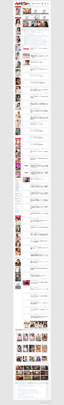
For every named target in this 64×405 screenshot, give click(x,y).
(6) (39, 60)
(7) (39, 232)
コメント (38, 60)
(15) (39, 74)
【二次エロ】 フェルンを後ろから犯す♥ (29, 33)
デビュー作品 (36, 239)
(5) (39, 177)
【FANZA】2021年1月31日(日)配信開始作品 (37, 82)
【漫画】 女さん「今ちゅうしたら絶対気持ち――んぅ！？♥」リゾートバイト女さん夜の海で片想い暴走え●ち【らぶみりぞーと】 (36, 41)
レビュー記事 (16, 185)
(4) (39, 294)
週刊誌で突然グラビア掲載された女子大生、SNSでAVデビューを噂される (25, 389)
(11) (39, 122)
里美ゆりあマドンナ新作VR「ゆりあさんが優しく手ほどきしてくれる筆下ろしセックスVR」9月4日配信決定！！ (39, 111)
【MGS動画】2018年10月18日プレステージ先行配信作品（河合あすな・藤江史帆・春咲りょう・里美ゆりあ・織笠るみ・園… (39, 173)
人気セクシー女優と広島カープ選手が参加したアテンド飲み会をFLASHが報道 (25, 397)
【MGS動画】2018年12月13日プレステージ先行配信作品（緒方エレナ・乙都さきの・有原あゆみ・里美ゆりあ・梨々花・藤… (39, 166)
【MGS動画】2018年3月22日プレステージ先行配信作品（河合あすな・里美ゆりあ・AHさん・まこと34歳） (39, 207)
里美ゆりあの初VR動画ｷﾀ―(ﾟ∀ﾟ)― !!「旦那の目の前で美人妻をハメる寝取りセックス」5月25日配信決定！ (39, 200)
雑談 (35, 60)
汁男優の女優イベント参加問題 (21, 394)
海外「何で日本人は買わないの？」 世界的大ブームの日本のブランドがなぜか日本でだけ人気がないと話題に (36, 36)
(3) (40, 170)
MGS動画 (36, 170)
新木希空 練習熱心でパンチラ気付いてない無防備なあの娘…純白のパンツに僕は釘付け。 (35, 40)
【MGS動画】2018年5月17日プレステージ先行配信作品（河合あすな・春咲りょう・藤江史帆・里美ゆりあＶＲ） (39, 193)
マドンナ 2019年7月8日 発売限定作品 (36, 144)
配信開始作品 (36, 67)
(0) (40, 184)
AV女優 (36, 246)
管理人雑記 (16, 190)
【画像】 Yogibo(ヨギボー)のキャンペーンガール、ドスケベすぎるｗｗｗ (33, 37)
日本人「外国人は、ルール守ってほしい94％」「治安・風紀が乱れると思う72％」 (34, 32)
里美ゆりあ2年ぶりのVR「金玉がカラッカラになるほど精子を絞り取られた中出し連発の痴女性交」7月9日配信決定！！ (39, 118)
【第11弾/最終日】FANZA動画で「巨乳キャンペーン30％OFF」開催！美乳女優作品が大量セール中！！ (28, 390)
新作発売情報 (36, 129)
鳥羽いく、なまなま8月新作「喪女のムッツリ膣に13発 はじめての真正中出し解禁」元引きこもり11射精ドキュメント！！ (30, 393)
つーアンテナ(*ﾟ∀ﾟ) (17, 208)
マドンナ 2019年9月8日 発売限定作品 (36, 137)
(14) (41, 239)
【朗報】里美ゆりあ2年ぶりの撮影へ (36, 62)
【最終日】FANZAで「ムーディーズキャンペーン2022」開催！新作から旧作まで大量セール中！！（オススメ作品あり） (39, 56)
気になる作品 (16, 184)
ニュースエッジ (16, 209)
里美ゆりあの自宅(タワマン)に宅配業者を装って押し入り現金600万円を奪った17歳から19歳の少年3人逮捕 (39, 104)
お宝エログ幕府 (16, 210)
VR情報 (36, 115)
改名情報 (16, 189)
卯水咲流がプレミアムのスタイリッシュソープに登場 (39, 289)
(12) (40, 253)
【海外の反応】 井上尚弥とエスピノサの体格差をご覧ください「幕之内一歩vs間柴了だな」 (35, 42)
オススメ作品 (16, 188)
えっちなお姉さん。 (17, 211)
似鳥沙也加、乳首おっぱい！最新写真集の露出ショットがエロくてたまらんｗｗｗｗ (34, 31)
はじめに (16, 181)
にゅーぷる (16, 206)
